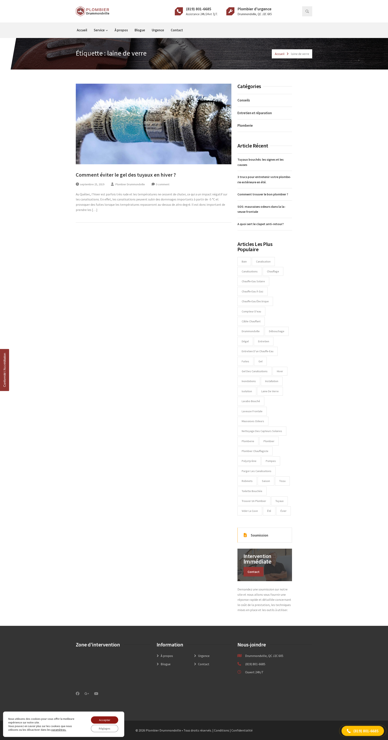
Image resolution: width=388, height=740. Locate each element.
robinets (247, 481)
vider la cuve (250, 511)
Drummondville (251, 331)
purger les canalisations (256, 471)
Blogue (140, 30)
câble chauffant (251, 321)
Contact (177, 30)
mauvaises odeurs (253, 421)
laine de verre (270, 391)
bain (244, 261)
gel (260, 361)
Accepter (104, 720)
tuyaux (279, 501)
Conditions (221, 730)
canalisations (250, 271)
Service (99, 30)
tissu (282, 481)
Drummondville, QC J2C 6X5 (254, 14)
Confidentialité (242, 730)
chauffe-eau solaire (253, 281)
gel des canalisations (255, 371)
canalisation (263, 261)
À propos (121, 30)
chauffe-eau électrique (255, 301)
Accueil (82, 30)
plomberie (248, 441)
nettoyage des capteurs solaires (262, 431)
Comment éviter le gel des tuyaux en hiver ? (126, 174)
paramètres (58, 730)
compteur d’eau (251, 311)
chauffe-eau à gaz (252, 291)
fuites (245, 361)
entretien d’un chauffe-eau (257, 351)
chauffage (273, 271)
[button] (363, 731)
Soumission (259, 535)
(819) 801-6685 (198, 8)
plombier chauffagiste (255, 451)
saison (266, 481)
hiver (280, 371)
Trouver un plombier (254, 501)
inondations (249, 381)
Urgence (158, 30)
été (269, 511)
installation (271, 381)
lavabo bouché (251, 401)
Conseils (243, 100)
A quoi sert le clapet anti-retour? (260, 224)
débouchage (276, 331)
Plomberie (245, 125)
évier (283, 511)
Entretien (263, 341)
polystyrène (249, 461)
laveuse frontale (252, 411)
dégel (245, 341)
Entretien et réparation (254, 113)
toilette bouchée (252, 491)
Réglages (104, 728)
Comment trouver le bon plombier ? (262, 194)
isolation (247, 391)
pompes (271, 461)
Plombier (269, 441)
